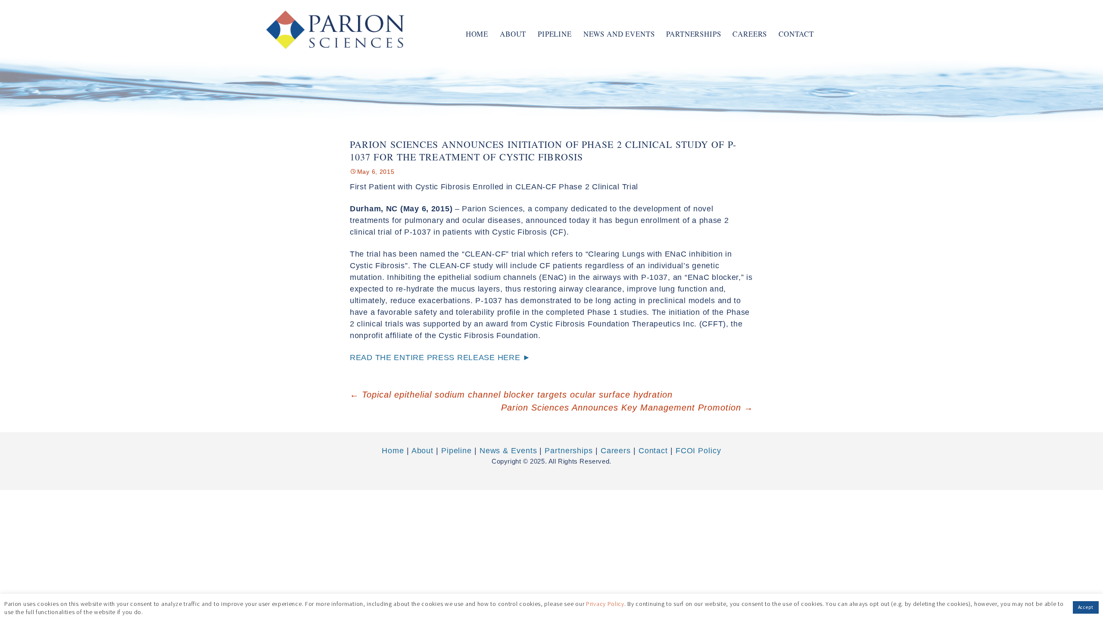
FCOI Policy (698, 450)
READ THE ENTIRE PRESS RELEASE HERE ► (440, 357)
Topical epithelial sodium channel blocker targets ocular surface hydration (511, 394)
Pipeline (555, 34)
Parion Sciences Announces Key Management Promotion (627, 407)
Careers (749, 34)
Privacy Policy (605, 603)
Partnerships (693, 34)
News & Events (508, 450)
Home (477, 34)
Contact (796, 34)
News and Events (619, 34)
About (513, 34)
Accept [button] (1086, 607)
